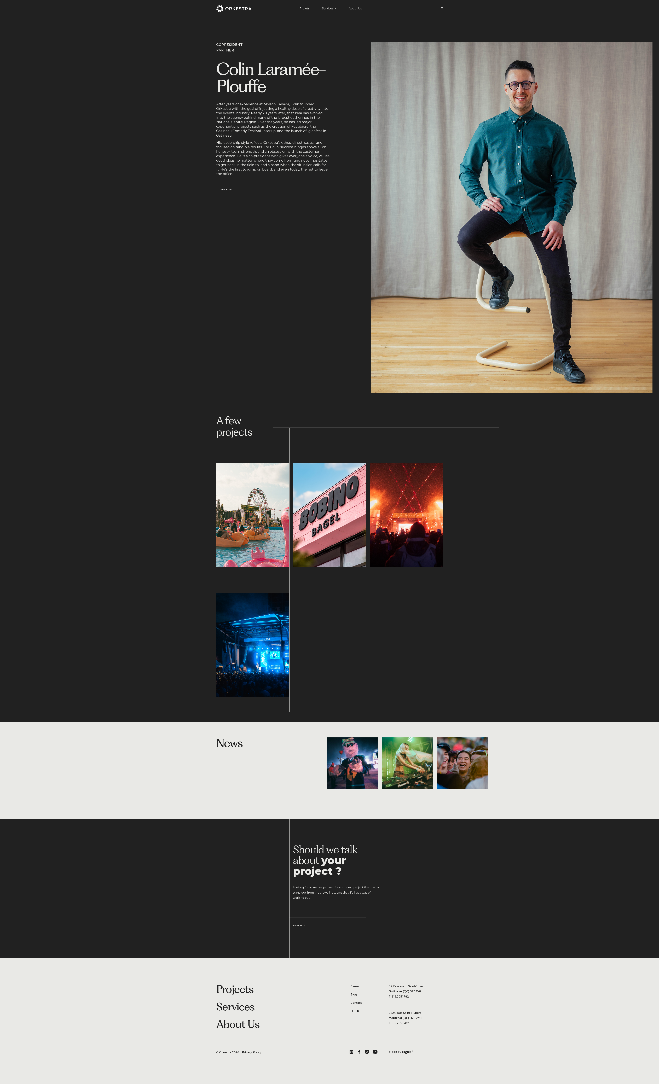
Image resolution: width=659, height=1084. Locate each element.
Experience (275, 1013)
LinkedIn (226, 189)
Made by (401, 1052)
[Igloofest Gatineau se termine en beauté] (354, 763)
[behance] (352, 1052)
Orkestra (225, 1052)
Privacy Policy (251, 1052)
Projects (235, 989)
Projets (304, 8)
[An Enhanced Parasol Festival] (409, 763)
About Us (355, 8)
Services (235, 1006)
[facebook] (359, 1052)
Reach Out (300, 925)
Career (355, 986)
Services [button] (328, 8)
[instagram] (367, 1052)
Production (275, 1020)
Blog (353, 994)
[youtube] (375, 1052)
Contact (356, 1002)
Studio (272, 1006)
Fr (351, 1011)
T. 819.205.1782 (399, 996)
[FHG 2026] (464, 763)
